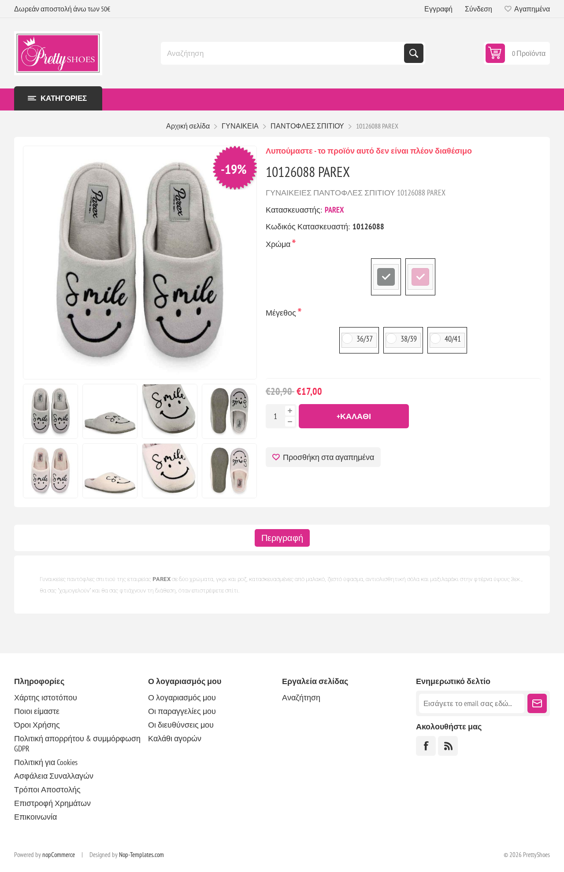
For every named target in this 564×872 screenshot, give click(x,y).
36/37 (364, 339)
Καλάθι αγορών (174, 738)
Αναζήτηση (413, 53)
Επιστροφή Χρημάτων (52, 803)
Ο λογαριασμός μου (182, 697)
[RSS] (448, 746)
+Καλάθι (354, 416)
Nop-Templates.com (141, 854)
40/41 (453, 339)
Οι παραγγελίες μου (182, 711)
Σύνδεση (478, 8)
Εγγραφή (438, 8)
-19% (234, 168)
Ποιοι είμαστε (36, 711)
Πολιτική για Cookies (46, 762)
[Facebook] (426, 746)
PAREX (334, 210)
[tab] (282, 538)
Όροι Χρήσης (37, 725)
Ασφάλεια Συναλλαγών (53, 776)
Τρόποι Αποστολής (47, 789)
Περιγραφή (282, 538)
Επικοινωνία (35, 817)
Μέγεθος (282, 313)
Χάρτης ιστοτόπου (45, 697)
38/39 (409, 339)
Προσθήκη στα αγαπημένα (328, 457)
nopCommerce (58, 854)
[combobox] (283, 53)
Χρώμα (279, 244)
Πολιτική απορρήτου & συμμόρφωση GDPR (77, 743)
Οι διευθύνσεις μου (181, 725)
